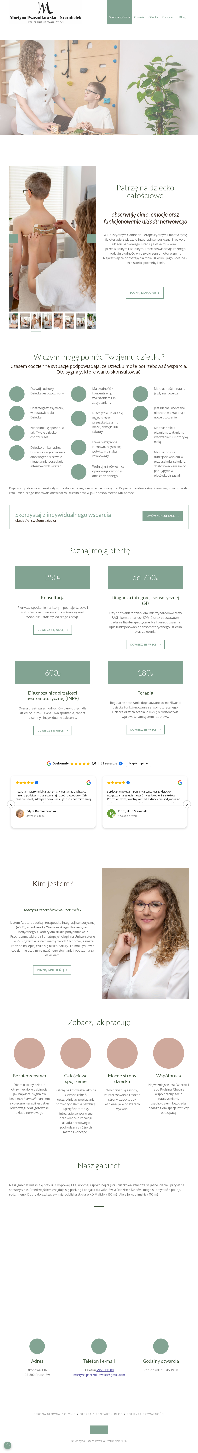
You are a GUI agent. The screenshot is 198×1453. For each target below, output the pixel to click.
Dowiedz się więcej (51, 630)
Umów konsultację (162, 105)
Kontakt (167, 17)
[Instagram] (103, 1429)
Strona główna (119, 17)
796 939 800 (105, 1370)
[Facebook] (94, 1429)
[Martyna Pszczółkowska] (45, 12)
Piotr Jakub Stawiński (133, 811)
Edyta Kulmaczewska (41, 811)
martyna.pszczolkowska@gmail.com (99, 1375)
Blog (182, 17)
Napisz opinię (138, 763)
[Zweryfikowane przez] (121, 763)
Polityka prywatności (145, 1414)
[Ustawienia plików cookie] (7, 1445)
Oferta (153, 17)
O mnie (139, 17)
